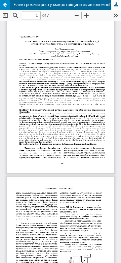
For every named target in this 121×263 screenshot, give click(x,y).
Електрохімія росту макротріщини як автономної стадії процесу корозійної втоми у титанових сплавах (67, 5)
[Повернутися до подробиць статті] (5, 5)
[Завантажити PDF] (116, 5)
